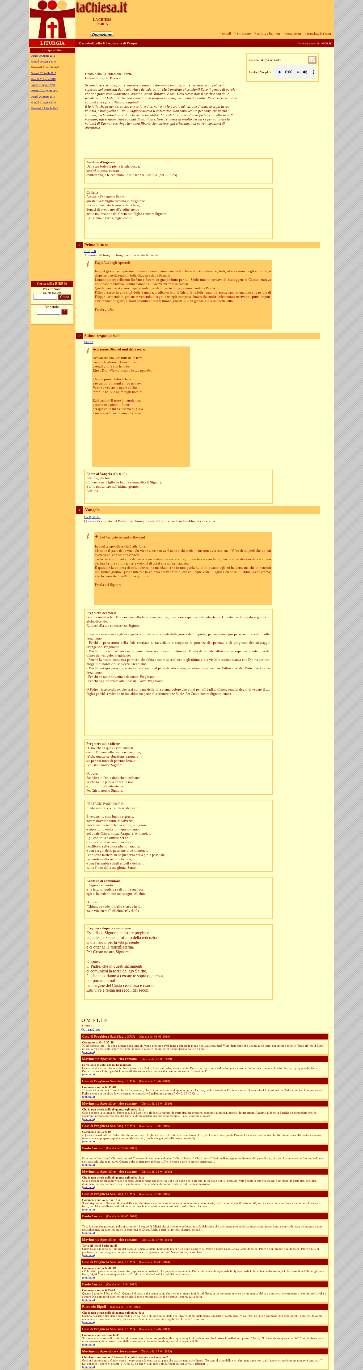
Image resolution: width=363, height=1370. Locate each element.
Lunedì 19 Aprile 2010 (43, 55)
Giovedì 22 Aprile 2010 (43, 73)
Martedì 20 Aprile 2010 (43, 61)
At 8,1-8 (90, 251)
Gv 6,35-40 (92, 517)
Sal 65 (88, 342)
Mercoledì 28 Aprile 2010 (44, 108)
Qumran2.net (90, 1029)
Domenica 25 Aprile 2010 (44, 90)
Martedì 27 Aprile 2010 (43, 102)
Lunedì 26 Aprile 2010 (43, 96)
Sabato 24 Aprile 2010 (43, 84)
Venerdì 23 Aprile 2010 (43, 79)
